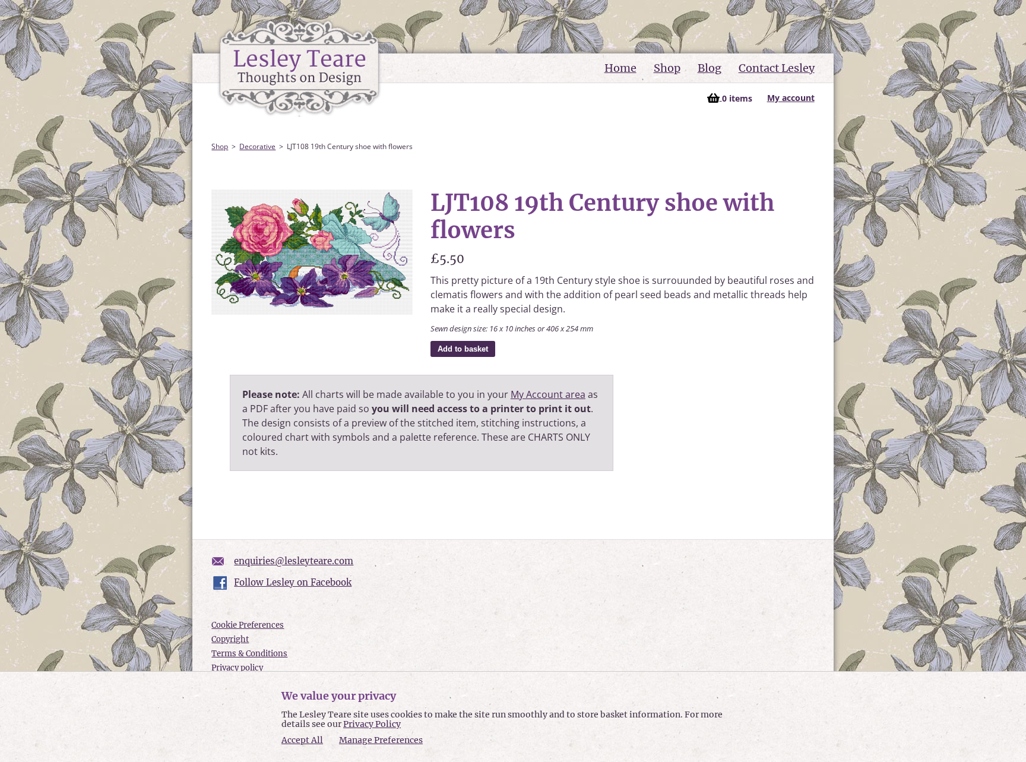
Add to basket (463, 348)
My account (791, 97)
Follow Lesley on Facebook (293, 582)
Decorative (257, 146)
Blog (709, 68)
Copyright (230, 639)
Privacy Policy (372, 724)
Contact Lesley (777, 68)
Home (620, 68)
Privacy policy (237, 668)
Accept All (302, 740)
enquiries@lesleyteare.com (293, 561)
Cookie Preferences (247, 625)
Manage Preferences (381, 740)
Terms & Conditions (249, 654)
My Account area (548, 394)
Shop (667, 68)
